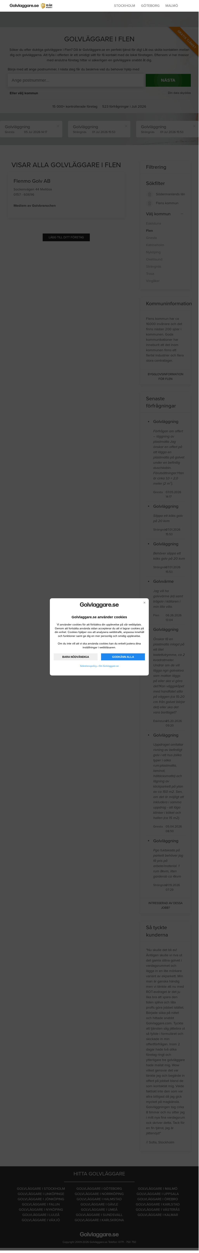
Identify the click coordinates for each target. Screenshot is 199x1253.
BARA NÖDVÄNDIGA (75, 656)
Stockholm (124, 5)
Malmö (171, 5)
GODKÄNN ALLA (123, 656)
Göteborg (150, 5)
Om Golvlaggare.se (109, 666)
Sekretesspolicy (88, 666)
